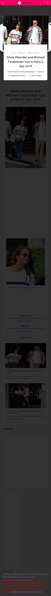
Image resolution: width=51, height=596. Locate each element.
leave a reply (36, 76)
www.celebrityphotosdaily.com (18, 580)
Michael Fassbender (28, 72)
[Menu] (3, 2)
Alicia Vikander (14, 72)
